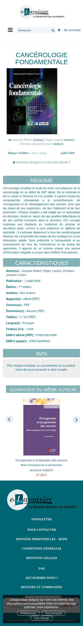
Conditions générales (41, 549)
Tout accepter (53, 613)
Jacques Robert (22, 140)
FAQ (41, 568)
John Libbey (39, 153)
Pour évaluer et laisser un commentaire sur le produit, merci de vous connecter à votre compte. (41, 367)
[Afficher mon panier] (59, 30)
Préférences (28, 613)
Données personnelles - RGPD (41, 539)
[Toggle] (10, 29)
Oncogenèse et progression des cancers (41, 460)
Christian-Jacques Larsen (36, 144)
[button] (32, 101)
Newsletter (41, 519)
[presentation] (9, 419)
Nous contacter (41, 530)
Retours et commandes (41, 587)
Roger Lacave (54, 140)
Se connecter (72, 30)
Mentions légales (41, 558)
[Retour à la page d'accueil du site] (41, 12)
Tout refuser (41, 618)
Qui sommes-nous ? (42, 578)
